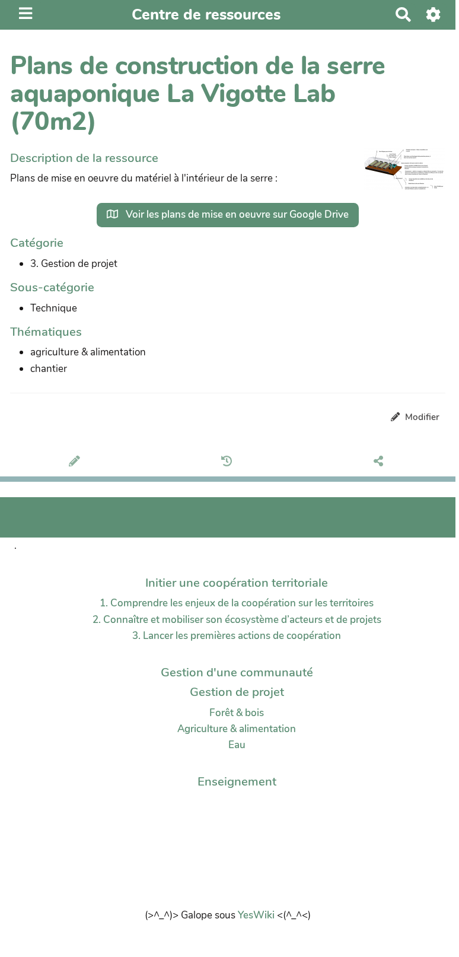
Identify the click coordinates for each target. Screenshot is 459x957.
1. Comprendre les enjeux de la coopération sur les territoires (237, 603)
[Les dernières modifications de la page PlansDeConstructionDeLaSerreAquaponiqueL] (228, 462)
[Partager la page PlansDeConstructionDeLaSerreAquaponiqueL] (380, 462)
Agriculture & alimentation (236, 729)
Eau (237, 745)
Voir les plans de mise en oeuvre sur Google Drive (236, 214)
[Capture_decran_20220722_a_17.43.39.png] (398, 175)
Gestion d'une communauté (237, 672)
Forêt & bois (236, 713)
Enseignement (236, 781)
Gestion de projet (237, 691)
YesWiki (256, 915)
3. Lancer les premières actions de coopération (236, 636)
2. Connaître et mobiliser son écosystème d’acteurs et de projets (237, 620)
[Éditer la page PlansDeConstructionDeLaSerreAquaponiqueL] (76, 462)
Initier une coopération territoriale (236, 582)
